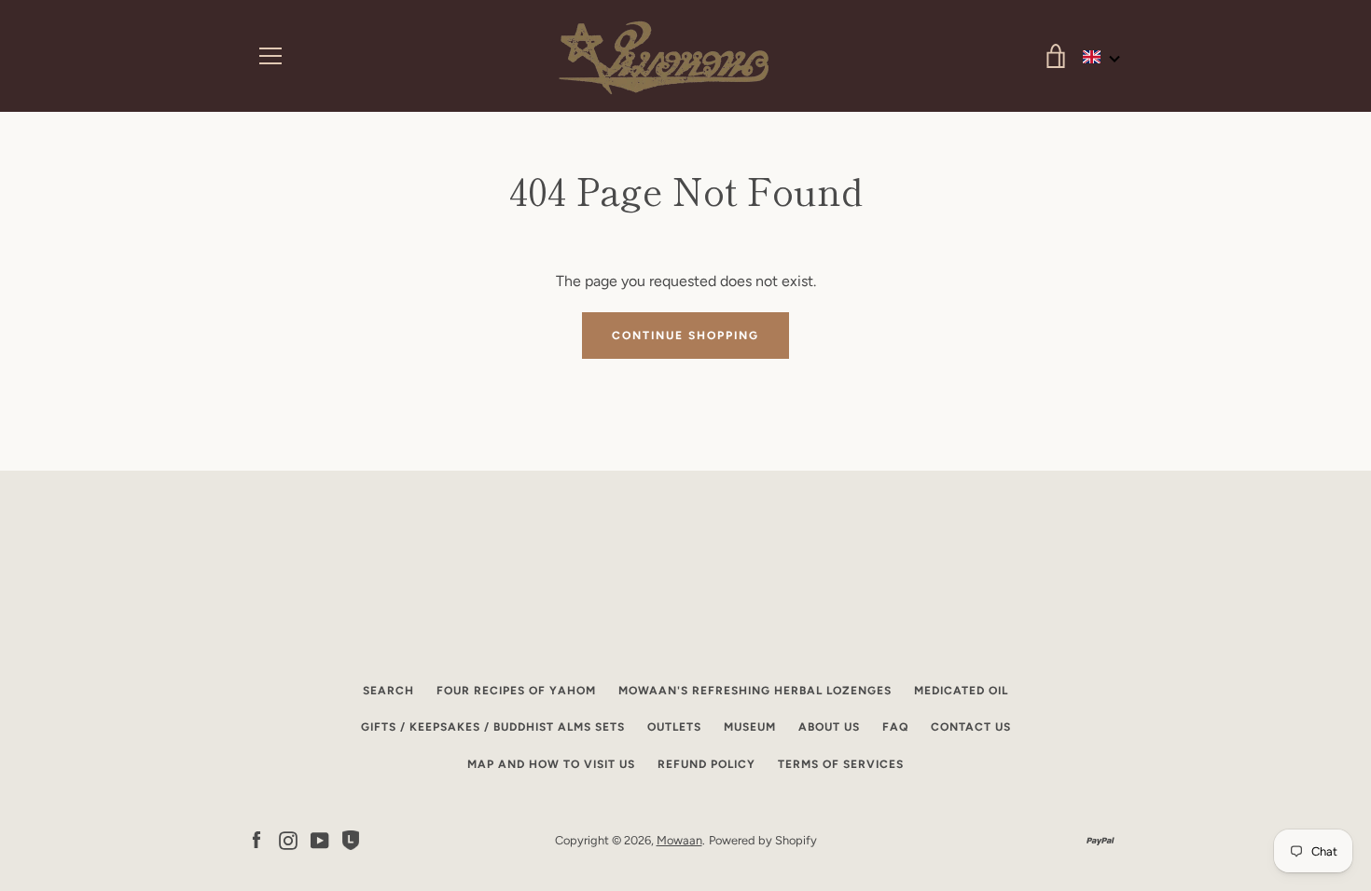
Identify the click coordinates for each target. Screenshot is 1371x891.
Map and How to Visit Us (551, 764)
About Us (829, 726)
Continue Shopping (685, 335)
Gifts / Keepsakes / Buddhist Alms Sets (493, 726)
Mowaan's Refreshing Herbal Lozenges (755, 690)
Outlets (674, 726)
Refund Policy (706, 764)
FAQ (895, 726)
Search (388, 690)
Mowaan (679, 840)
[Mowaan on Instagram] (288, 839)
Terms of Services (841, 764)
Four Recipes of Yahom (516, 690)
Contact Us (971, 726)
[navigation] (270, 56)
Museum (750, 726)
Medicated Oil (961, 690)
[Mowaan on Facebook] (256, 839)
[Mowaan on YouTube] (320, 839)
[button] (1102, 57)
